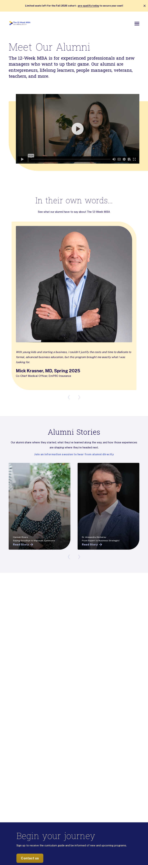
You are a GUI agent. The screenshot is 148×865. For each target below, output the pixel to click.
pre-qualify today (88, 5)
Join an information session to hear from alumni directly (74, 454)
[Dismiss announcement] (144, 5)
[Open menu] (136, 23)
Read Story (21, 544)
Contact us (30, 858)
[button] (74, 129)
